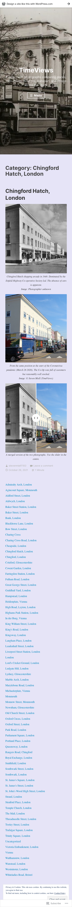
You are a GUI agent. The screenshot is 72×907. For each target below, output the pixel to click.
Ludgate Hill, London (16, 668)
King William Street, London (20, 623)
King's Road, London (16, 629)
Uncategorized (13, 841)
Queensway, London (16, 746)
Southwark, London (16, 774)
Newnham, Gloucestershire (19, 707)
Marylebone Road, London (19, 685)
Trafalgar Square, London (19, 830)
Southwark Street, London (19, 768)
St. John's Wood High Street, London (25, 791)
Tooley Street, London (17, 824)
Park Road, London (15, 729)
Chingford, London (15, 557)
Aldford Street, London (17, 495)
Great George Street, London (20, 584)
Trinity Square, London (17, 835)
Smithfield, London (15, 763)
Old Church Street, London (19, 713)
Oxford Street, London (17, 724)
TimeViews (36, 70)
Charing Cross (13, 534)
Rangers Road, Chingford (18, 752)
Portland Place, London (17, 741)
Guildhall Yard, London (18, 590)
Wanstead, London (15, 863)
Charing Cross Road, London (21, 540)
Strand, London (13, 796)
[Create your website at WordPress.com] (36, 4)
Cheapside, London (15, 545)
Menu (37, 95)
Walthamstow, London (17, 858)
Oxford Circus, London (17, 718)
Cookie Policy (59, 893)
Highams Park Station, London (21, 612)
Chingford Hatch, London (19, 551)
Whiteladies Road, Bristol (18, 874)
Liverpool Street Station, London (22, 651)
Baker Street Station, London (20, 507)
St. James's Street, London (19, 785)
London (9, 657)
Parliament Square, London (19, 735)
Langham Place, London (18, 640)
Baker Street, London (16, 512)
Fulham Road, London (17, 579)
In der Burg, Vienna (16, 618)
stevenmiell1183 (17, 465)
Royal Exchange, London (18, 757)
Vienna (9, 852)
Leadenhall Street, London (19, 646)
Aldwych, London (15, 501)
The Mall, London (15, 813)
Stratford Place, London (17, 802)
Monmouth (11, 696)
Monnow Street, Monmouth (20, 702)
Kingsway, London (15, 635)
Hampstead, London (16, 596)
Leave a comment (43, 465)
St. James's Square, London (19, 780)
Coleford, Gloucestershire (18, 562)
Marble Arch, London (17, 679)
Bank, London (13, 518)
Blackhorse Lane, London (19, 523)
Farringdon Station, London (20, 573)
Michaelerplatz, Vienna (17, 690)
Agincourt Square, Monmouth (21, 490)
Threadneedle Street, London (20, 819)
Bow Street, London (16, 529)
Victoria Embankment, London (21, 847)
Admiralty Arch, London (18, 484)
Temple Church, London (18, 808)
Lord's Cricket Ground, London (22, 663)
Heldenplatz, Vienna (16, 601)
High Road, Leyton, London (20, 607)
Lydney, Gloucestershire (18, 674)
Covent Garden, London (18, 568)
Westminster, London (16, 869)
